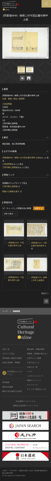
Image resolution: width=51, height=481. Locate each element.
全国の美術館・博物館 (11, 362)
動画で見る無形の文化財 (12, 391)
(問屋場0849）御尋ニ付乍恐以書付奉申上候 (20, 158)
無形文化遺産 (7, 387)
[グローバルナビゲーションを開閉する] (46, 4)
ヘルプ (29, 371)
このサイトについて (35, 376)
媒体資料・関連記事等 (36, 349)
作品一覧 (5, 349)
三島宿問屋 (7, 104)
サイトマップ (32, 385)
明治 (15, 99)
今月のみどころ (33, 362)
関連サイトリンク (34, 380)
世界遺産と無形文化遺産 (12, 358)
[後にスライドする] (45, 293)
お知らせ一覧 (32, 367)
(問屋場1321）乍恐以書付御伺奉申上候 (39, 246)
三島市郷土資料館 (10, 167)
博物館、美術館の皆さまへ (37, 354)
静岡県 (22, 99)
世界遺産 (5, 382)
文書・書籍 (7, 99)
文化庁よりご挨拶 (34, 358)
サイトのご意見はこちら (36, 389)
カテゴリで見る (8, 354)
